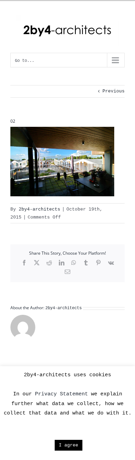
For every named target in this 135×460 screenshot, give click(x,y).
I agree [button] (68, 445)
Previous (113, 91)
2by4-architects (39, 209)
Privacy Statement (61, 394)
